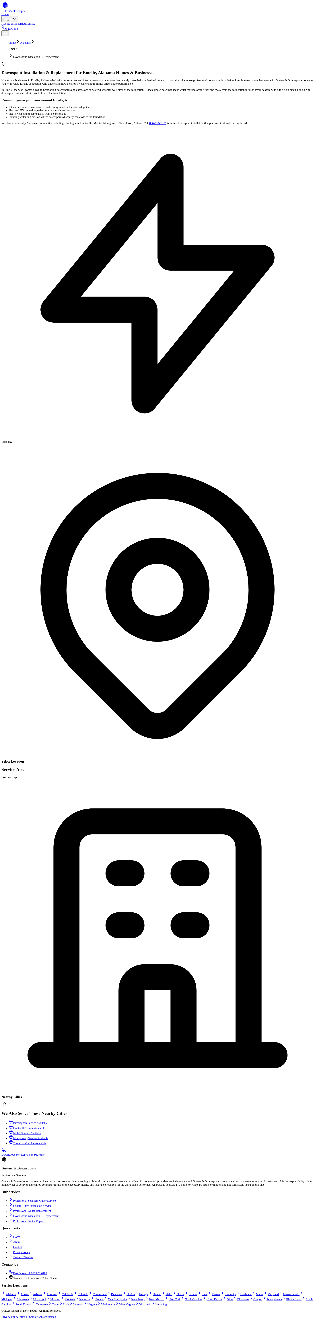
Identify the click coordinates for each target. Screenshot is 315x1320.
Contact (17, 1247)
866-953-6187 (157, 123)
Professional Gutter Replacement (32, 1210)
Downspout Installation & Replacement (36, 1216)
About (16, 1242)
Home (12, 42)
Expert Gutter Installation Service (32, 1205)
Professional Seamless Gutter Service (34, 1200)
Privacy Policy (21, 1252)
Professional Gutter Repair (28, 1221)
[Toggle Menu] (5, 33)
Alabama (25, 42)
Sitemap (51, 1316)
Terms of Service (23, 1257)
